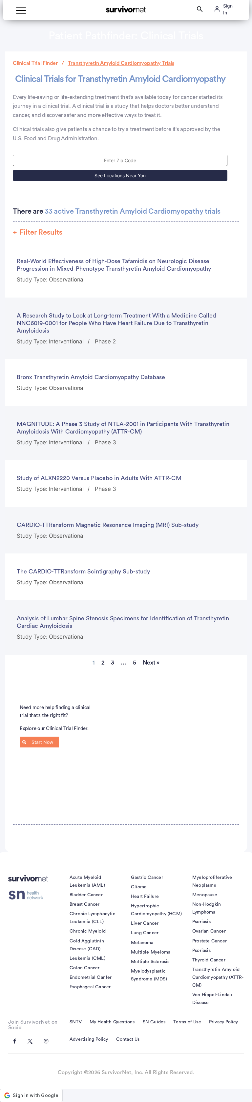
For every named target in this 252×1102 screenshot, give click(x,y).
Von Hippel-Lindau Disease (212, 999)
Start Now (42, 742)
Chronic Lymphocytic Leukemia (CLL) (92, 918)
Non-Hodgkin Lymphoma (206, 908)
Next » (151, 663)
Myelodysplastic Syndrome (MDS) (149, 975)
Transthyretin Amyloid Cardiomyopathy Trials (121, 63)
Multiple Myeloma (150, 952)
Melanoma (142, 942)
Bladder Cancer (86, 895)
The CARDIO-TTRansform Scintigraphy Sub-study (83, 571)
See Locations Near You (120, 175)
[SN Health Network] (28, 895)
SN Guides (154, 1022)
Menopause (204, 895)
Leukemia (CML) (87, 958)
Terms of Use (187, 1022)
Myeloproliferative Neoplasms (212, 881)
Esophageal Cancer (90, 987)
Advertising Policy (89, 1039)
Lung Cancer (144, 933)
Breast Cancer (85, 904)
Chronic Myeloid (88, 931)
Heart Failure (145, 896)
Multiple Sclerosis (150, 961)
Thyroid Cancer (208, 960)
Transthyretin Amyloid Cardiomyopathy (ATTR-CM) (217, 977)
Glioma (138, 887)
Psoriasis (201, 921)
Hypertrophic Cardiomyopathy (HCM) (156, 910)
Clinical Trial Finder (35, 63)
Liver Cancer (144, 923)
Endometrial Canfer (91, 977)
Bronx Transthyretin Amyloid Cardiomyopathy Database (91, 377)
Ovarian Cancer (209, 931)
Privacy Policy (223, 1022)
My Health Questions (112, 1022)
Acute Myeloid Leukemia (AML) (87, 881)
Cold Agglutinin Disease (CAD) (87, 945)
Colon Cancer (84, 968)
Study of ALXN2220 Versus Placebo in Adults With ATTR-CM (99, 478)
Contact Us (128, 1039)
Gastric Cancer (147, 877)
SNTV (76, 1022)
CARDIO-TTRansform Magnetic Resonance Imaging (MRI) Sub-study (108, 525)
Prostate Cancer (209, 941)
